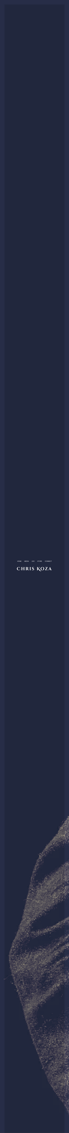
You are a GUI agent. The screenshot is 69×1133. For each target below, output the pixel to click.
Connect (48, 561)
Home (19, 561)
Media (26, 561)
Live (33, 561)
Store (39, 561)
